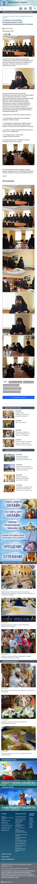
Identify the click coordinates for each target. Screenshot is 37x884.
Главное (12, 16)
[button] (35, 8)
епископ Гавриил (28, 382)
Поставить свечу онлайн (31, 823)
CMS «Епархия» (24, 868)
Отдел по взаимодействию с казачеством (20, 825)
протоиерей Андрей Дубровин (12, 388)
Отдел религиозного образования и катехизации (20, 821)
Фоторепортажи (5, 828)
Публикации (4, 822)
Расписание (5, 856)
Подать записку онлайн (31, 819)
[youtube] (25, 8)
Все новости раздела (19, 397)
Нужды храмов (31, 826)
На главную (6, 16)
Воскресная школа (20, 843)
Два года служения (21, 422)
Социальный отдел (20, 818)
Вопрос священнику (7, 859)
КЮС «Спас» (18, 846)
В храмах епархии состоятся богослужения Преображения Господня (14, 722)
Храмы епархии (6, 854)
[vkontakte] (20, 8)
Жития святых (5, 823)
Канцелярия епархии (20, 816)
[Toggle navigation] (2, 8)
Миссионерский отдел (21, 840)
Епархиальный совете (15, 382)
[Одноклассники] (8, 34)
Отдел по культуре (20, 828)
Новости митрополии (6, 825)
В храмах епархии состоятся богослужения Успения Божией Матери (16, 754)
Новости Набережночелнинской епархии (7, 818)
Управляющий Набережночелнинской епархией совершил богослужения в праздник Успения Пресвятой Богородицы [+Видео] (17, 593)
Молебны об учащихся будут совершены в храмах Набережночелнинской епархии (16, 657)
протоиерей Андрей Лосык (11, 385)
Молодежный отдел (20, 848)
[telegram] (30, 8)
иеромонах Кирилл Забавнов (11, 391)
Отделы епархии (20, 813)
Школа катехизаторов (20, 845)
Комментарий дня (6, 820)
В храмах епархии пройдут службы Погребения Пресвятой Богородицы (15, 625)
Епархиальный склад (20, 842)
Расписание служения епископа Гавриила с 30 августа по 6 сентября (23, 433)
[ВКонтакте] (6, 34)
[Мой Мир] (9, 34)
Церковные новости (6, 827)
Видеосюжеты (5, 830)
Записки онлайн (31, 814)
